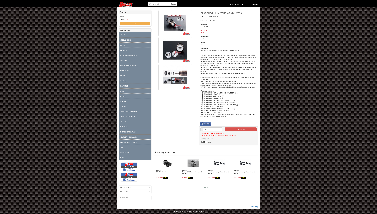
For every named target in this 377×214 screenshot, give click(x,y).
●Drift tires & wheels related (128, 55)
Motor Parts (124, 127)
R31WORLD (124, 86)
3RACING (123, 101)
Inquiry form (124, 198)
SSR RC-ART (124, 192)
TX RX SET (123, 122)
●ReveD (122, 35)
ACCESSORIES (125, 152)
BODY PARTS (124, 71)
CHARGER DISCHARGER (128, 137)
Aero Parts (123, 60)
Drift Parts (123, 50)
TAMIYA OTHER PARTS (127, 117)
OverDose (123, 81)
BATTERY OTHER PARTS (128, 132)
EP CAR (122, 45)
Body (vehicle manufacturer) (129, 65)
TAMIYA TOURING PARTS (128, 111)
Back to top (254, 207)
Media (122, 157)
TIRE (122, 147)
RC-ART (123, 76)
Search (173, 4)
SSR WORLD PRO (126, 188)
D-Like (122, 91)
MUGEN (122, 96)
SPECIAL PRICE (125, 40)
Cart (135, 23)
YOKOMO (123, 106)
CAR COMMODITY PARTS (128, 142)
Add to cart (241, 129)
